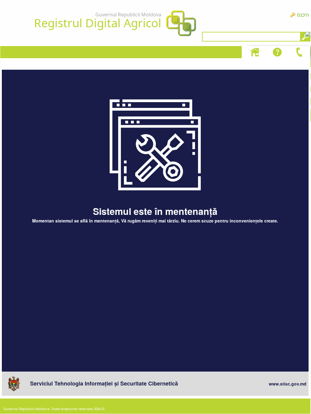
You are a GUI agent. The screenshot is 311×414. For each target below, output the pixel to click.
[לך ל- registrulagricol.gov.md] (181, 24)
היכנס (303, 15)
